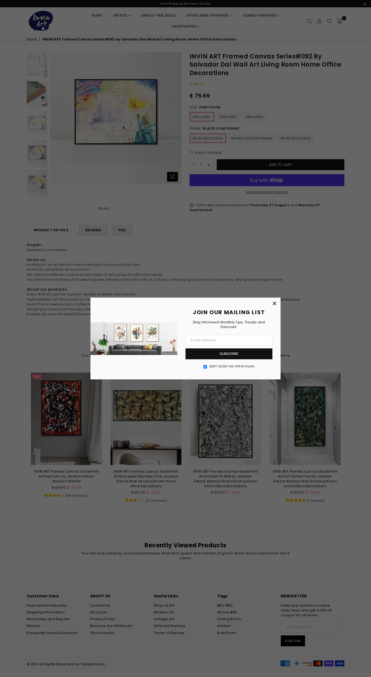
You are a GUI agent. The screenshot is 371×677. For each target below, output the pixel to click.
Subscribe (229, 353)
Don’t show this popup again (231, 367)
